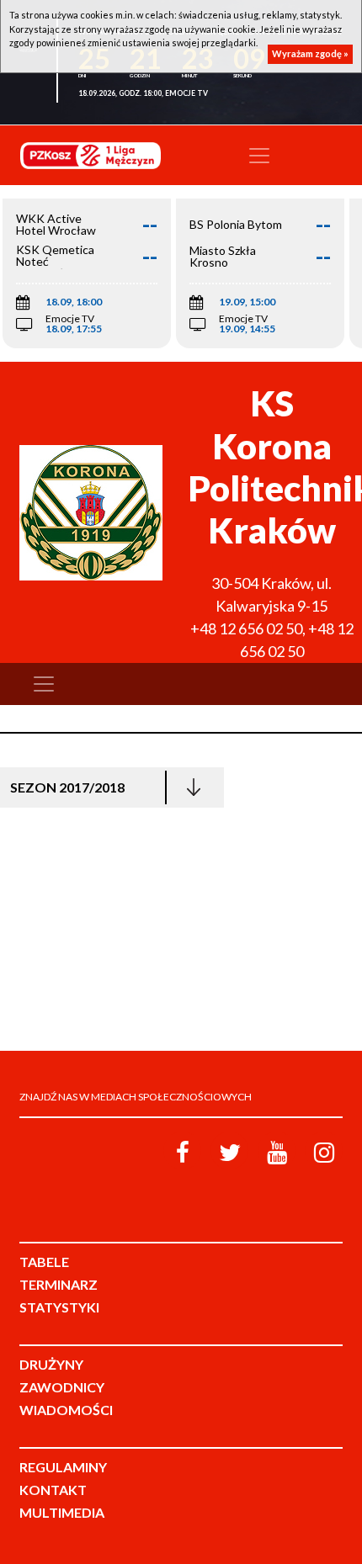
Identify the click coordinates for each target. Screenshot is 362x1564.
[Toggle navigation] (259, 155)
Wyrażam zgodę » (310, 53)
